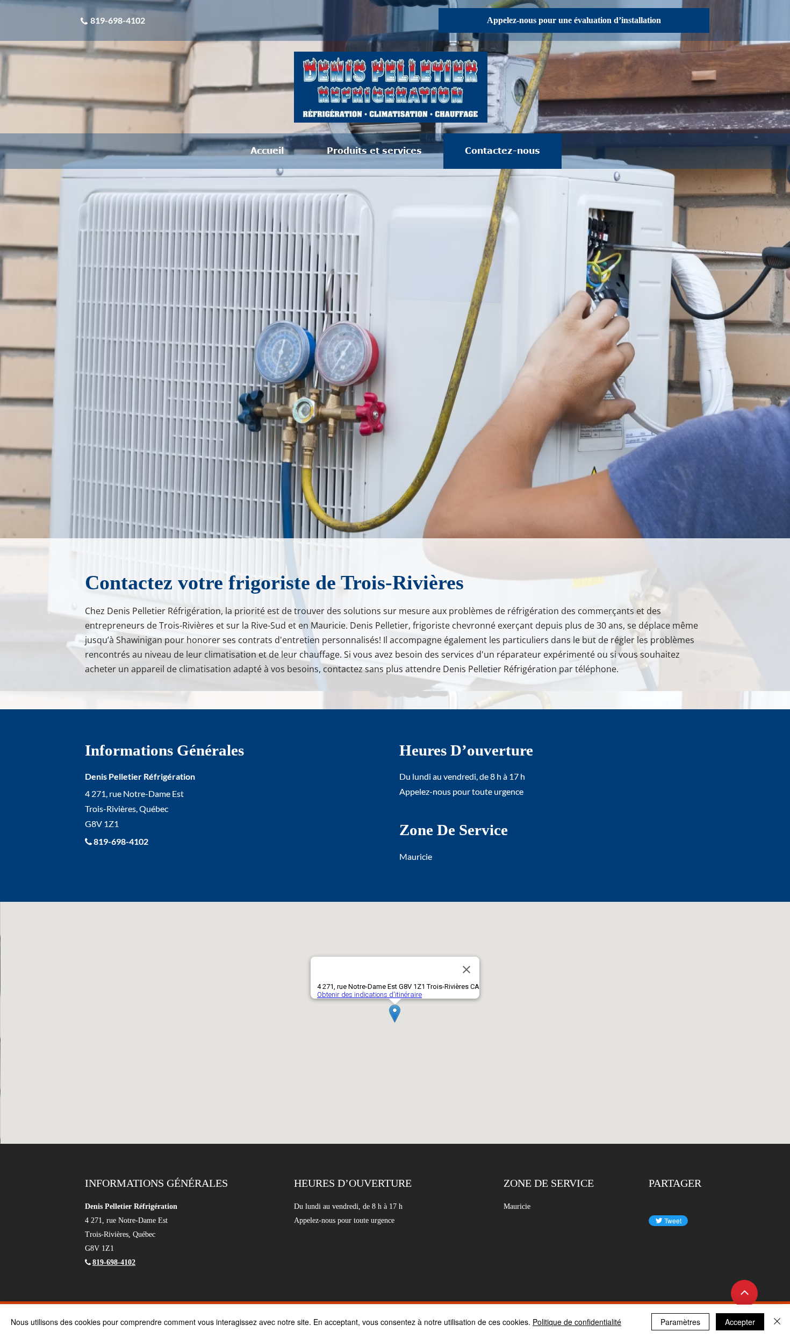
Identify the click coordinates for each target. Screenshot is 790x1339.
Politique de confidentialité (577, 1321)
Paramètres (680, 1321)
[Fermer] (777, 1321)
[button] (374, 151)
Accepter (740, 1321)
